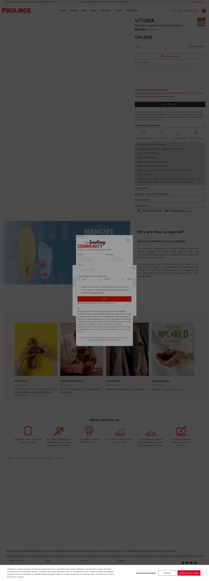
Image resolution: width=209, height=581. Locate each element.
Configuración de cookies (146, 573)
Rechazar (167, 573)
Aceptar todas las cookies (189, 573)
